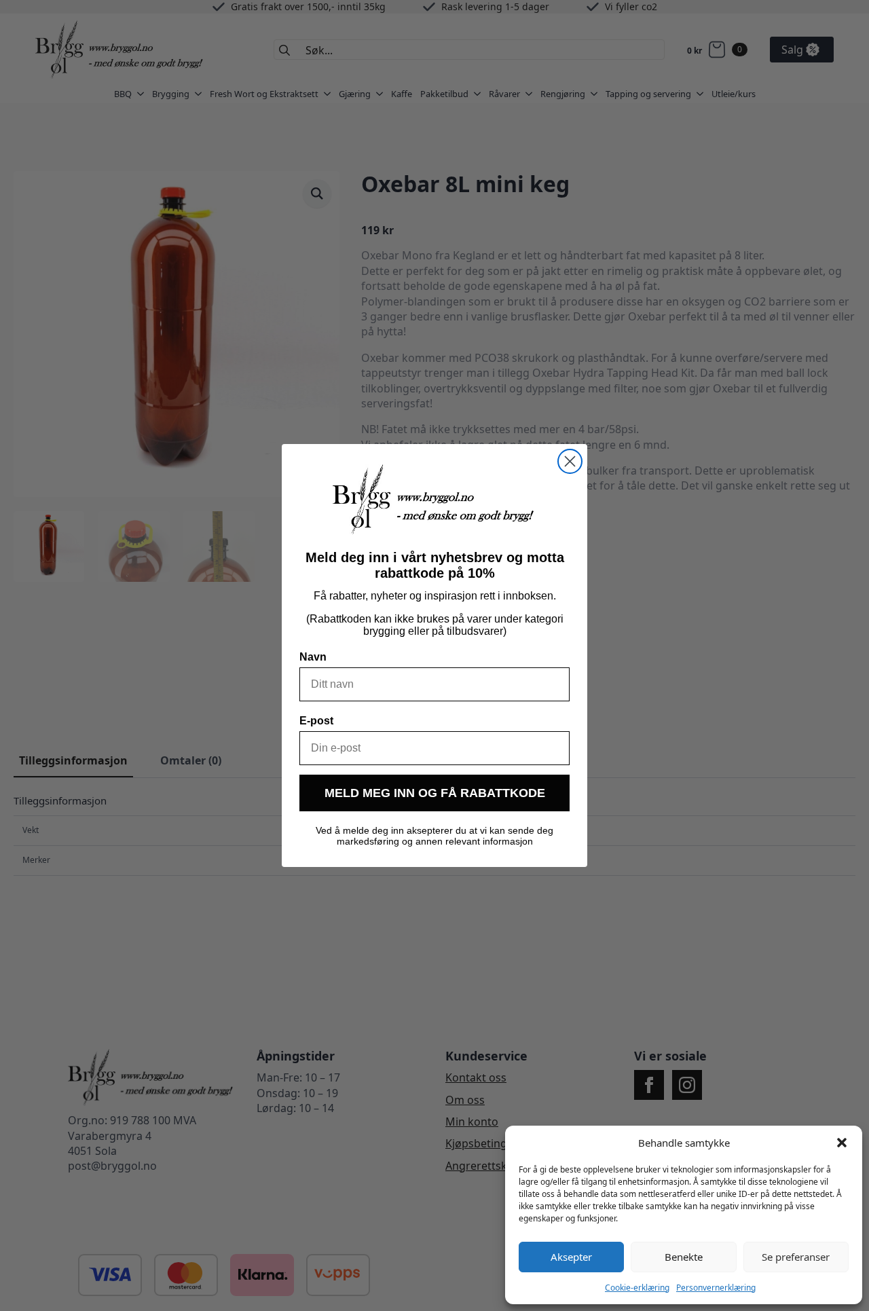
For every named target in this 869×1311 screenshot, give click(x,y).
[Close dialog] (570, 461)
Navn (313, 657)
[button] (842, 1142)
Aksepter (571, 1256)
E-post (316, 720)
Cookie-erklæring (637, 1287)
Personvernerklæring (716, 1287)
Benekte (684, 1256)
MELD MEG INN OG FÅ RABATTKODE (435, 793)
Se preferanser (796, 1256)
